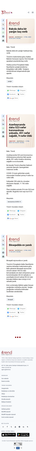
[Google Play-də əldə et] (23, 435)
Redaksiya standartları (7, 396)
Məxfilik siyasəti (5, 411)
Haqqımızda (4, 388)
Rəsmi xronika (5, 381)
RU (21, 448)
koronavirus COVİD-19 (14, 201)
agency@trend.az (6, 369)
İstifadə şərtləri (5, 409)
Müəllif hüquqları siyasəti (8, 414)
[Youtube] (15, 426)
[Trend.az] (6, 12)
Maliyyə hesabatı (6, 402)
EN (14, 448)
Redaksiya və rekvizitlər (8, 391)
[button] (3, 20)
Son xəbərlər (4, 378)
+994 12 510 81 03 (6, 367)
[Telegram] (19, 426)
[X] (11, 426)
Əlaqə (3, 393)
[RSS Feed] (27, 426)
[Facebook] (7, 426)
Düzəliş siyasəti (5, 399)
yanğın (10, 81)
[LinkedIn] (23, 426)
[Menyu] (33, 12)
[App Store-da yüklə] (8, 435)
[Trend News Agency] (6, 353)
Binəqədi (10, 299)
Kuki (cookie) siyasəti (7, 417)
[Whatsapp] (3, 426)
